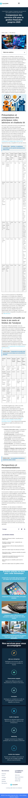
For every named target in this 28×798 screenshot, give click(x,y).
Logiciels (10, 11)
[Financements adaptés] (14, 672)
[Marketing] (14, 730)
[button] (19, 3)
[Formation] (14, 690)
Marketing (14, 736)
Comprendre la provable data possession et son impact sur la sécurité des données (13, 557)
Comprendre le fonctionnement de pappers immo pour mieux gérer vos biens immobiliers (14, 637)
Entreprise (4, 773)
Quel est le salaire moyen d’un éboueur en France (13, 549)
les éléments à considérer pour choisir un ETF (12, 141)
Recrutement (4, 783)
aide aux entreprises (14, 659)
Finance (3, 775)
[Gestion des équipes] (14, 748)
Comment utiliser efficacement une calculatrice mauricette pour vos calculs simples (14, 617)
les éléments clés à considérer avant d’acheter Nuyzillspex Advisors (12, 420)
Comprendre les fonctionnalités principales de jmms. (14, 597)
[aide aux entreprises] (14, 653)
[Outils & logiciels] (14, 710)
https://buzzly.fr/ (6, 313)
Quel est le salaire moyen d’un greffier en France (13, 563)
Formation (14, 696)
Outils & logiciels (14, 717)
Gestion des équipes (14, 754)
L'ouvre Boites (5, 11)
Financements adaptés (14, 678)
